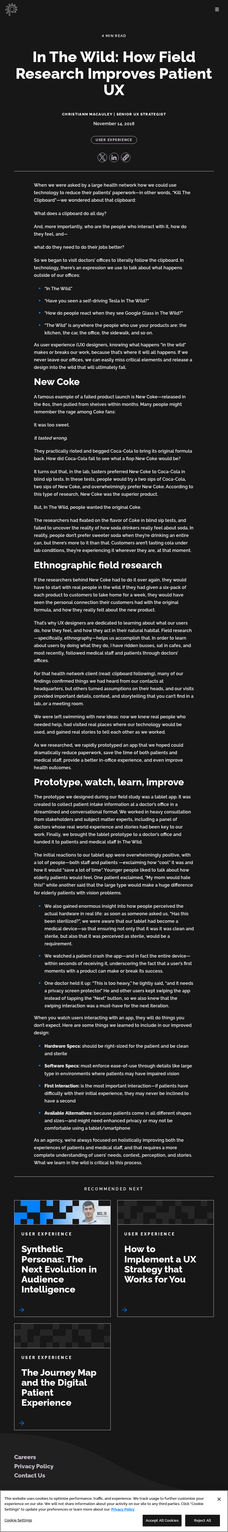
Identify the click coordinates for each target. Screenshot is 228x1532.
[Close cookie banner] (219, 1499)
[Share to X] (102, 157)
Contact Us (29, 1475)
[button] (125, 157)
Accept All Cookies (162, 1520)
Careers (25, 1457)
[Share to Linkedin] (114, 157)
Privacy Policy (34, 1466)
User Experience (114, 140)
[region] (114, 1511)
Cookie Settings (18, 1520)
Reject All (202, 1520)
